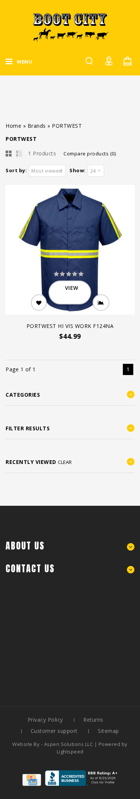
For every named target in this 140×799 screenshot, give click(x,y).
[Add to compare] (101, 302)
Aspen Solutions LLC (69, 744)
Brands (37, 125)
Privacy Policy (45, 719)
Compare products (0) (89, 153)
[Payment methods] (32, 783)
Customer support (54, 730)
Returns (93, 719)
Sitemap (108, 730)
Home (13, 125)
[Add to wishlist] (39, 302)
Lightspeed (70, 751)
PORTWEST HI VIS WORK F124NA (70, 325)
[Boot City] (70, 27)
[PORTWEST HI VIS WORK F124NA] (70, 250)
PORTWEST (67, 125)
